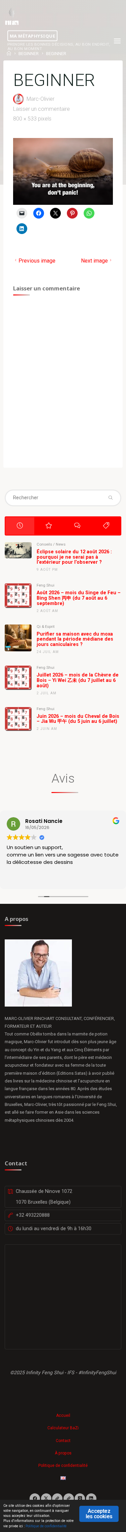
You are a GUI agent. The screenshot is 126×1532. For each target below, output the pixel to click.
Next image (94, 261)
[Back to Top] (63, 1412)
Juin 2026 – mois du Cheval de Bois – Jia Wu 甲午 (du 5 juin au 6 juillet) (78, 719)
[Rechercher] (110, 498)
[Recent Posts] (19, 526)
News (61, 544)
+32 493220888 (33, 1215)
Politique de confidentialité (63, 1465)
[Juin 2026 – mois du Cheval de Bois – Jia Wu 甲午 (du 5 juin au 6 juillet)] (18, 719)
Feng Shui (45, 585)
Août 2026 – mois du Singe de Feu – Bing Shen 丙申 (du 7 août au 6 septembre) (79, 598)
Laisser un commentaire (41, 109)
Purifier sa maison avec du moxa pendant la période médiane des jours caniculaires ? (75, 639)
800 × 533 (25, 118)
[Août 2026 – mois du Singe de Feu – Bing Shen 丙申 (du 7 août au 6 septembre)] (18, 595)
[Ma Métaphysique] (12, 16)
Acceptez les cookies (99, 1514)
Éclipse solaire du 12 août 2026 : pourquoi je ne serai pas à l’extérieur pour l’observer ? (74, 557)
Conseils (44, 544)
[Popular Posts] (48, 526)
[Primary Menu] (117, 41)
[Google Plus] (57, 1498)
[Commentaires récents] (77, 526)
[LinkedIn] (91, 1498)
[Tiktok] (69, 1498)
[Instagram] (80, 1498)
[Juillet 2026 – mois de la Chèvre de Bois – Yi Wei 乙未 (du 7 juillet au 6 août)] (18, 677)
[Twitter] (46, 1498)
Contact (63, 1440)
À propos (63, 1453)
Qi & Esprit (46, 626)
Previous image (36, 261)
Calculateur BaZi (63, 1428)
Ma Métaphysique (32, 36)
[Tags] (106, 526)
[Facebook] (35, 1498)
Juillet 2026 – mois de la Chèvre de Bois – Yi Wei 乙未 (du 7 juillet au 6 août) (78, 680)
